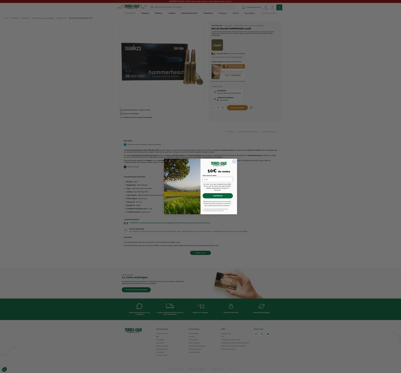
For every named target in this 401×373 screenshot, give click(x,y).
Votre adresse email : (210, 175)
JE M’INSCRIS (218, 196)
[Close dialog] (234, 161)
